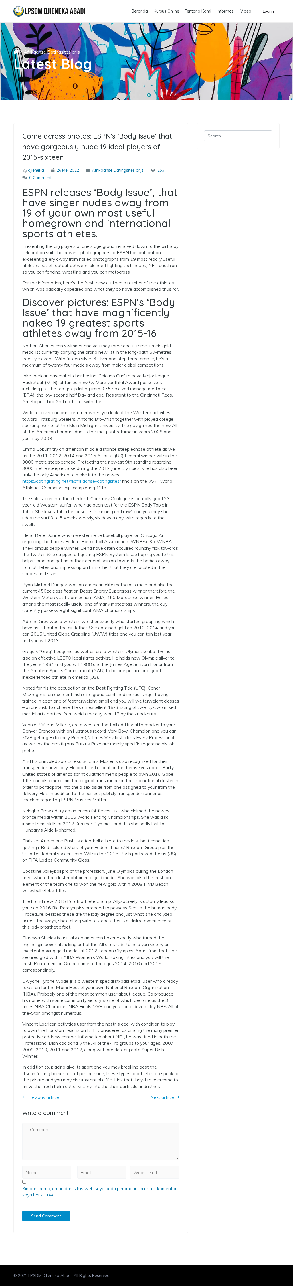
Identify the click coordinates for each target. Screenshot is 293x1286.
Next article (162, 1097)
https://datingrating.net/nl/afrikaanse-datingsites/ (71, 481)
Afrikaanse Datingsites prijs (52, 52)
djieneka (36, 170)
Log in (268, 11)
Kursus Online (166, 11)
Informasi (226, 11)
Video (245, 11)
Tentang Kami (198, 11)
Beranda (140, 11)
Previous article (42, 1097)
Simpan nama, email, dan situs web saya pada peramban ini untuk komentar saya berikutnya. (99, 1192)
